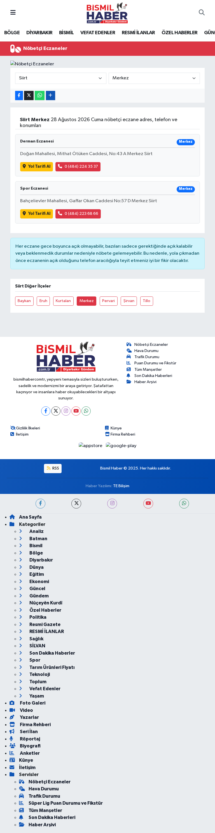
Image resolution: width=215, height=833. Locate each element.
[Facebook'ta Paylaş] (19, 95)
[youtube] (148, 503)
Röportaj (29, 739)
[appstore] (91, 445)
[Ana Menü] (13, 12)
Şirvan (128, 301)
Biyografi (30, 746)
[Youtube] (76, 411)
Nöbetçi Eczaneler (151, 344)
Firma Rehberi (123, 434)
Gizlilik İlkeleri (28, 428)
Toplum (37, 681)
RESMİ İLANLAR (138, 32)
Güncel (37, 588)
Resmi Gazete (44, 624)
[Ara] (202, 13)
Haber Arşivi (145, 382)
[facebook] (40, 503)
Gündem (39, 595)
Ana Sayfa (30, 517)
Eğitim (36, 574)
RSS (55, 468)
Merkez (87, 301)
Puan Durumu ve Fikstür (155, 363)
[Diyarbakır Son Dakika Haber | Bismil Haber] (107, 12)
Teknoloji (39, 674)
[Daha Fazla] (50, 95)
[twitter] (76, 503)
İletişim (22, 434)
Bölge (36, 553)
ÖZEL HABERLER (179, 32)
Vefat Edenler (44, 688)
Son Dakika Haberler (52, 653)
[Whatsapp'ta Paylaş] (40, 95)
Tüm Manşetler (148, 369)
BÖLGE (12, 32)
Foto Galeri (32, 703)
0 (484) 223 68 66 (81, 213)
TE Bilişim (121, 486)
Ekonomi (39, 581)
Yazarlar (29, 717)
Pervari (108, 301)
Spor (34, 660)
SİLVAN (37, 645)
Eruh (43, 301)
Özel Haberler (45, 610)
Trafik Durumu (146, 357)
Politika (37, 617)
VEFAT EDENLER (97, 32)
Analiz (36, 531)
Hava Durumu (146, 351)
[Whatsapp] (86, 411)
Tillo (146, 301)
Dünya (36, 567)
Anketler (29, 753)
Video (26, 710)
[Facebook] (45, 411)
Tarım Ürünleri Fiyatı (52, 667)
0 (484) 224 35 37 (81, 166)
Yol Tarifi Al (39, 166)
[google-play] (121, 445)
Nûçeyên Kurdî (45, 602)
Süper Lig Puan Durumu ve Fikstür (66, 803)
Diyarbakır (41, 560)
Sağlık (36, 638)
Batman (38, 538)
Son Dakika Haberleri (153, 376)
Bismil (36, 545)
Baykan (24, 301)
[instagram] (112, 503)
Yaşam (36, 696)
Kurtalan (63, 301)
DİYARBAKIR (39, 32)
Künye (116, 428)
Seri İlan (28, 731)
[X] (55, 411)
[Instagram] (66, 411)
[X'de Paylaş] (29, 95)
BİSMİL (66, 32)
